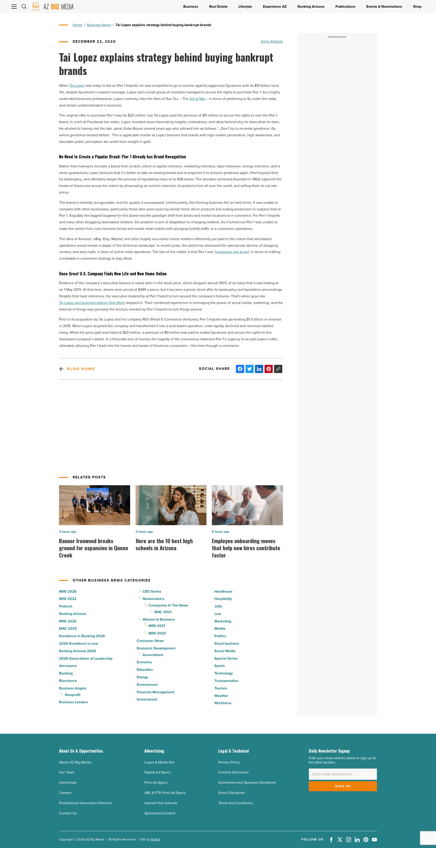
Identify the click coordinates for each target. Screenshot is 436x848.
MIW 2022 (68, 598)
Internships (68, 782)
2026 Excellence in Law (78, 643)
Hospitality (223, 598)
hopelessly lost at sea (232, 251)
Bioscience (68, 680)
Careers (65, 792)
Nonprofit (72, 694)
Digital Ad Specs (157, 772)
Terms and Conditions (235, 803)
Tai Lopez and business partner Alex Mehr (92, 302)
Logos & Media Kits (159, 762)
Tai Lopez (76, 85)
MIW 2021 (157, 625)
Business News (99, 24)
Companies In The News (168, 605)
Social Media (224, 651)
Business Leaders (73, 702)
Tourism (220, 688)
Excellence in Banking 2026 (82, 636)
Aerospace (68, 665)
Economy (144, 662)
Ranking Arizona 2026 (77, 651)
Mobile (219, 628)
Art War (197, 98)
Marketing (222, 621)
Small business (226, 643)
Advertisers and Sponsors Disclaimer (247, 782)
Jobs (218, 606)
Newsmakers (153, 598)
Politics (220, 636)
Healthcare (223, 591)
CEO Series (152, 591)
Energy (142, 677)
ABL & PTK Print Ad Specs (165, 792)
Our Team (66, 772)
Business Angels (72, 688)
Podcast (65, 606)
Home (77, 24)
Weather (221, 695)
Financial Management (155, 692)
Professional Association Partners (85, 803)
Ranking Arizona (72, 613)
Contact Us (68, 813)
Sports (219, 665)
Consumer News (150, 640)
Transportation (226, 680)
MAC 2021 (163, 611)
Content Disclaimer (233, 772)
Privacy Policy (229, 762)
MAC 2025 (68, 628)
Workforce (222, 703)
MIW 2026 (68, 591)
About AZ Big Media (75, 762)
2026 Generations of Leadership (85, 658)
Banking (66, 673)
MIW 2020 (157, 633)
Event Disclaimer (231, 792)
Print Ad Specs (156, 782)
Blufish (155, 839)
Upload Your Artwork (160, 803)
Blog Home (81, 368)
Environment (147, 684)
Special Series (226, 658)
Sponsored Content (159, 813)
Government (147, 699)
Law (217, 613)
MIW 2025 (68, 621)
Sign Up (343, 786)
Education (145, 669)
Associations (153, 654)
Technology (223, 673)
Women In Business (159, 619)
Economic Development (156, 648)
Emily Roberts (272, 41)
